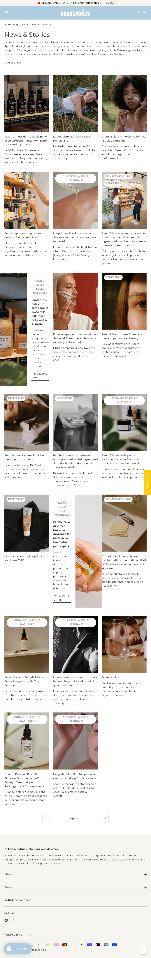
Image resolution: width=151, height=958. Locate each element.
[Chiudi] (75, 479)
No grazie (76, 949)
